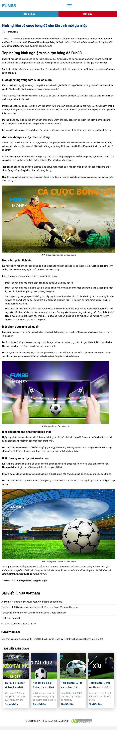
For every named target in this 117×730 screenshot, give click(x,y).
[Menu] (69, 6)
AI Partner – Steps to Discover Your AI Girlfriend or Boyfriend (31, 601)
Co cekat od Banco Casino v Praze (18, 623)
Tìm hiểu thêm (11, 704)
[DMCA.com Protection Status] (81, 721)
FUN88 (9, 5)
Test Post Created (10, 618)
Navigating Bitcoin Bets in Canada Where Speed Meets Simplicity (33, 612)
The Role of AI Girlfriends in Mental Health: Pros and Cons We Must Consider (39, 607)
